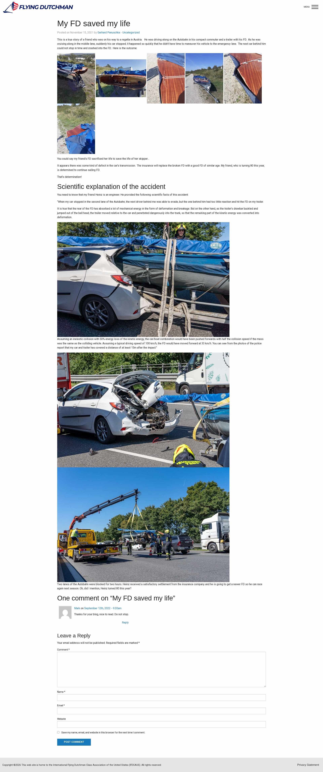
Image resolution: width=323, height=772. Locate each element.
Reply (125, 622)
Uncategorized (131, 32)
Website (61, 719)
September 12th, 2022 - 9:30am (102, 608)
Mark (77, 608)
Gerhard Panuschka (109, 32)
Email (61, 705)
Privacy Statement (308, 764)
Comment (63, 649)
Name (61, 691)
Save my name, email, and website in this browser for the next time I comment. (103, 732)
